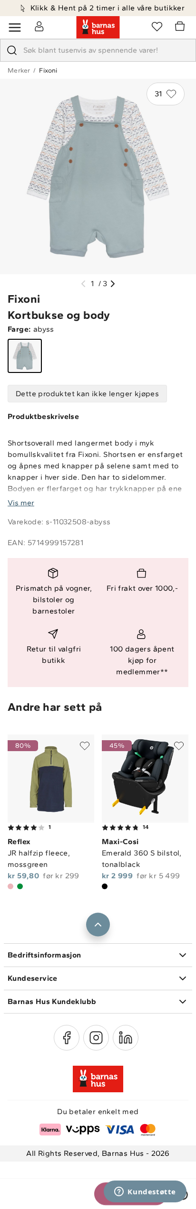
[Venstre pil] (83, 283)
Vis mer (21, 502)
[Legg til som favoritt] (84, 746)
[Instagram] (96, 1038)
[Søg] (11, 50)
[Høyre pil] (112, 283)
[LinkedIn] (125, 1038)
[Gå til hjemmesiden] (98, 27)
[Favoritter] (157, 26)
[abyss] (25, 356)
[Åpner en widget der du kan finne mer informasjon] (145, 1192)
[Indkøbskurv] (181, 27)
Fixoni (48, 70)
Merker (19, 70)
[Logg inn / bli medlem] (39, 26)
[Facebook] (66, 1038)
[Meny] (15, 27)
